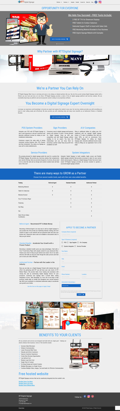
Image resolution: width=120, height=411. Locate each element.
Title (63, 259)
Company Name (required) (69, 232)
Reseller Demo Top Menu (26, 381)
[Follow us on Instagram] (100, 2)
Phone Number (66, 274)
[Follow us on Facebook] (96, 2)
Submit (81, 294)
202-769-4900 (23, 401)
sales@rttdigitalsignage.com (26, 403)
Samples (72, 2)
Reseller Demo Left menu (26, 383)
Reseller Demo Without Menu (27, 385)
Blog (92, 2)
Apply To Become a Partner (60, 39)
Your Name (65, 251)
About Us (88, 2)
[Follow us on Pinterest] (92, 397)
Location (84, 274)
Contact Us (82, 2)
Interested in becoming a (68, 282)
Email (63, 266)
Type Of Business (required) (69, 239)
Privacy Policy (21, 408)
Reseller (77, 2)
